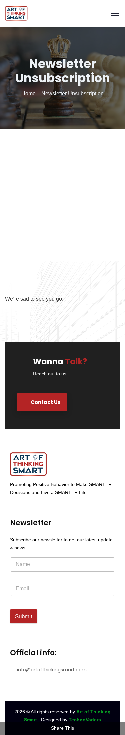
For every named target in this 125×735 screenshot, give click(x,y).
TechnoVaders (85, 719)
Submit (23, 616)
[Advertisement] (62, 194)
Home (28, 93)
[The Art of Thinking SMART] (16, 13)
